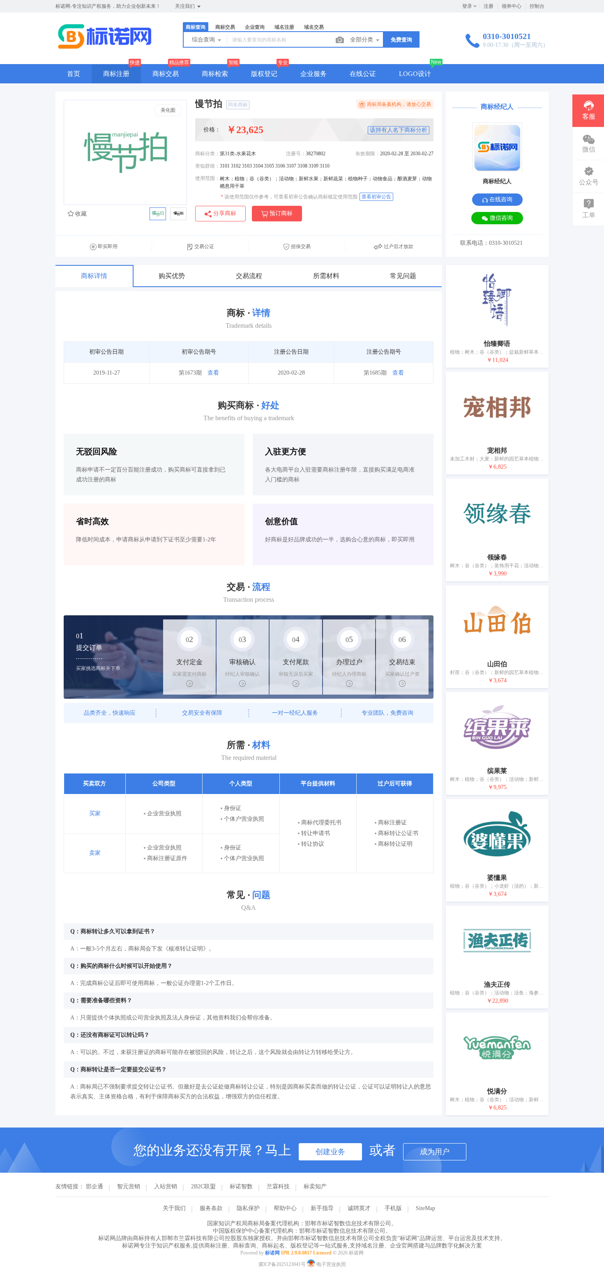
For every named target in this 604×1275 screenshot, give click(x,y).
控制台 (537, 6)
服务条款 (211, 1208)
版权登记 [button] (264, 73)
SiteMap (425, 1208)
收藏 (80, 214)
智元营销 (128, 1186)
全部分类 (362, 40)
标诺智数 (241, 1186)
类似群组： (207, 166)
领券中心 (511, 6)
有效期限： (367, 153)
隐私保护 (248, 1208)
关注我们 (185, 6)
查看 (213, 373)
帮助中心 (285, 1208)
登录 (467, 6)
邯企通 (94, 1186)
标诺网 (272, 1253)
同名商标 (238, 105)
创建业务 (330, 1152)
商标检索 (215, 73)
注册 (488, 6)
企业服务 (313, 73)
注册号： (296, 153)
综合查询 (204, 40)
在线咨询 (500, 199)
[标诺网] (104, 47)
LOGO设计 (415, 73)
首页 (73, 73)
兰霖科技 (278, 1186)
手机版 (393, 1208)
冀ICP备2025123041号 (282, 1264)
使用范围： (207, 178)
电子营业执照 (330, 1264)
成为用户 (435, 1152)
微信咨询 (500, 218)
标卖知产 (315, 1186)
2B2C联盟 (203, 1186)
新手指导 (322, 1208)
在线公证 (363, 73)
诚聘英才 (359, 1208)
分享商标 (224, 213)
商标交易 (165, 73)
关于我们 (174, 1208)
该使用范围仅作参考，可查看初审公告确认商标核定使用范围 (289, 197)
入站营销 (165, 1186)
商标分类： (207, 153)
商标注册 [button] (116, 73)
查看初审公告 (376, 197)
